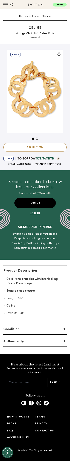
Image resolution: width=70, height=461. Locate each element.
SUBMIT (55, 382)
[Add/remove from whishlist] (58, 54)
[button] (12, 4)
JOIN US (35, 203)
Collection (35, 16)
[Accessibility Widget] (7, 452)
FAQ (10, 430)
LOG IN (35, 213)
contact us (44, 430)
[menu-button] (5, 4)
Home (23, 16)
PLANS (12, 423)
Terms (40, 416)
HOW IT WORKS (18, 416)
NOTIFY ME (35, 147)
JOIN (60, 4)
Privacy (41, 423)
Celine (47, 16)
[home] (35, 5)
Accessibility (18, 437)
